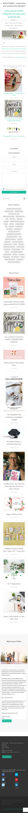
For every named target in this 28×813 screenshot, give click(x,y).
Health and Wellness (17, 242)
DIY (6, 226)
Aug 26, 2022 (14, 447)
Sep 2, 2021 (13, 98)
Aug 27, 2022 (14, 423)
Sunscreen (21, 254)
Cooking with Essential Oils (17, 221)
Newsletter (7, 249)
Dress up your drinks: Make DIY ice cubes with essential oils (14, 14)
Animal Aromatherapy (8, 216)
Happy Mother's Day (14, 514)
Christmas (19, 219)
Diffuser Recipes (19, 224)
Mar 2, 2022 (14, 622)
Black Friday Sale (20, 216)
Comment (14, 171)
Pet (23, 249)
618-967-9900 (9, 750)
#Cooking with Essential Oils (14, 209)
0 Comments (14, 28)
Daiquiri (6, 224)
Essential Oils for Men (13, 231)
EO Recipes (19, 25)
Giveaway (19, 239)
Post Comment (14, 192)
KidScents (21, 244)
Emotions (11, 226)
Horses (15, 244)
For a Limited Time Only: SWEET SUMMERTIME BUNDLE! (14, 339)
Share (14, 20)
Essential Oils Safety (12, 236)
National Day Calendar (9, 247)
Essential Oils (17, 229)
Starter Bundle (7, 254)
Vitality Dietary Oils (10, 259)
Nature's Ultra (20, 247)
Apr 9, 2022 (14, 554)
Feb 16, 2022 (13, 139)
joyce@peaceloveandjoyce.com (12, 752)
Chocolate (12, 219)
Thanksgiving (6, 257)
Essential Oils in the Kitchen (14, 234)
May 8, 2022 (14, 517)
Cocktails (6, 221)
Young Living (20, 259)
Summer (15, 254)
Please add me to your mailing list (15, 189)
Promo (7, 252)
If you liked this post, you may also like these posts (14, 66)
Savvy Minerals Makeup (16, 252)
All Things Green (14, 584)
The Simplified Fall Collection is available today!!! (14, 417)
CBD (7, 219)
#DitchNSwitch (19, 211)
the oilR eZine (15, 257)
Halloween (7, 242)
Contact (7, 721)
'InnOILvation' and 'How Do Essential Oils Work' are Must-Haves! (14, 486)
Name (14, 157)
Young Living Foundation (14, 262)
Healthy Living (7, 244)
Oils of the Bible (16, 249)
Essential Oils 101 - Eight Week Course (14, 136)
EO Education (19, 226)
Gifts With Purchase (10, 239)
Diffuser (12, 224)
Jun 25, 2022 (14, 492)
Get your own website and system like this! (14, 809)
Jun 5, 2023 (14, 368)
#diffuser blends (9, 211)
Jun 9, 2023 (14, 123)
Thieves (23, 257)
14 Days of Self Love (14, 214)
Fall (20, 236)
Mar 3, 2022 (14, 587)
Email (14, 164)
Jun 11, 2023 (14, 307)
